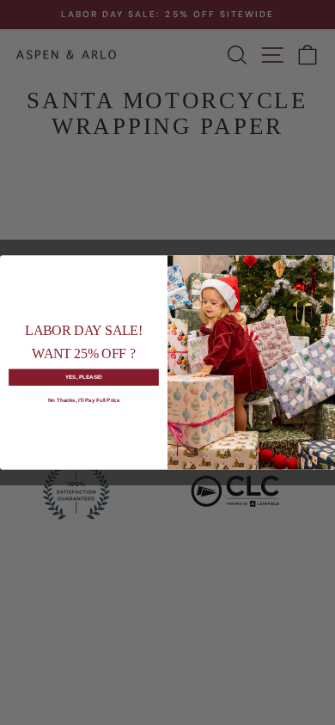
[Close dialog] (329, 265)
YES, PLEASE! (84, 377)
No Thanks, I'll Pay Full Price (84, 401)
